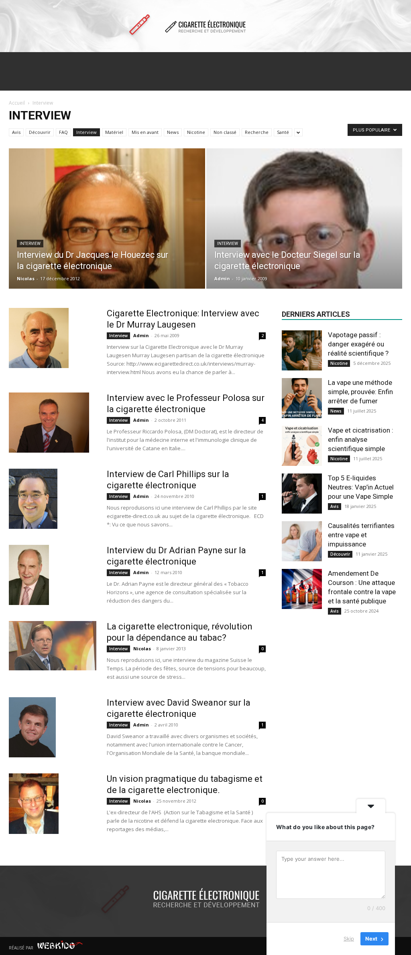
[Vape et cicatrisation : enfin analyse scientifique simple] (302, 446)
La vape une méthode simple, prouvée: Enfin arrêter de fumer (360, 391)
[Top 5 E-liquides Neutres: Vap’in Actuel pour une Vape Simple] (302, 493)
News (173, 132)
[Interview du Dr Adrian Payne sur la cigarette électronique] (29, 575)
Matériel (114, 132)
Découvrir (40, 132)
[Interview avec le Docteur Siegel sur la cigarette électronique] (304, 263)
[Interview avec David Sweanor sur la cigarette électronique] (32, 727)
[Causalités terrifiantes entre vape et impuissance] (302, 541)
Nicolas (26, 278)
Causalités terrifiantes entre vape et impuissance (361, 535)
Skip (349, 938)
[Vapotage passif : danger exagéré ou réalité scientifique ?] (302, 350)
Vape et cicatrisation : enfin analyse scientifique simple (360, 439)
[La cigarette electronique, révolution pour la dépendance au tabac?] (52, 645)
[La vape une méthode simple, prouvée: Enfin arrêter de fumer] (302, 398)
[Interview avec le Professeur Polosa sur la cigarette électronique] (49, 423)
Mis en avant (145, 132)
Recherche (257, 132)
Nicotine (196, 132)
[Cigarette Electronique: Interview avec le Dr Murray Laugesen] (39, 338)
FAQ (63, 132)
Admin (222, 278)
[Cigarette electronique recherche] (205, 26)
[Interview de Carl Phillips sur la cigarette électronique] (33, 499)
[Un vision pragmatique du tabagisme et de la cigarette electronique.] (34, 803)
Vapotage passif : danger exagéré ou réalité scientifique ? (358, 344)
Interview (86, 132)
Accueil (17, 102)
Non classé (225, 132)
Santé (283, 132)
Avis (16, 132)
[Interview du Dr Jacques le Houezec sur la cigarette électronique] (107, 247)
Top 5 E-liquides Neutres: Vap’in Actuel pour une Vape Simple (361, 487)
